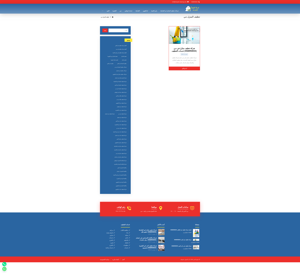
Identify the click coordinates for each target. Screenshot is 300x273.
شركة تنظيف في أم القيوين (121, 103)
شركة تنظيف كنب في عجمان (120, 135)
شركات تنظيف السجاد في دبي (120, 67)
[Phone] (4, 264)
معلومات (125, 245)
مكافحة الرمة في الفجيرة (121, 178)
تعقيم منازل (124, 60)
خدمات (111, 238)
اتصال (126, 243)
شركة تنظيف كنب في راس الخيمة (119, 131)
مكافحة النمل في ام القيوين (121, 185)
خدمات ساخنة (109, 248)
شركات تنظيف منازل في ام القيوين (119, 74)
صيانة (126, 235)
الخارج (111, 240)
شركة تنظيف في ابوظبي (121, 106)
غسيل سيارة (109, 233)
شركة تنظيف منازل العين (121, 139)
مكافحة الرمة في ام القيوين (121, 182)
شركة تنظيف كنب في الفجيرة (120, 124)
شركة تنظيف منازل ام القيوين (120, 142)
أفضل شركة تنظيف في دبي (121, 49)
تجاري (111, 235)
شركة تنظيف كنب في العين (121, 121)
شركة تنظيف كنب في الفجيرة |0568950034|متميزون (148, 247)
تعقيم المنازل (123, 56)
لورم (111, 243)
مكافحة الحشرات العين (121, 167)
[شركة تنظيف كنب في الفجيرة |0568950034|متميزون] (161, 248)
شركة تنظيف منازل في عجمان (120, 157)
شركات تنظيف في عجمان (121, 70)
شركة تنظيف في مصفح (121, 117)
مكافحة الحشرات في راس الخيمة (119, 175)
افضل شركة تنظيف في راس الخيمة (119, 52)
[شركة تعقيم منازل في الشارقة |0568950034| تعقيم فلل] (161, 232)
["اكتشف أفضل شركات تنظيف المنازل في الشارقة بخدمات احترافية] (192, 8)
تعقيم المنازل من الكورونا (113, 56)
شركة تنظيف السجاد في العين (120, 85)
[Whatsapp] (4, 269)
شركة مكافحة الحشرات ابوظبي (120, 160)
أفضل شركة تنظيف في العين (120, 45)
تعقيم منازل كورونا (114, 60)
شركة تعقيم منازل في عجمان (120, 78)
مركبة (111, 230)
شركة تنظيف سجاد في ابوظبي (120, 92)
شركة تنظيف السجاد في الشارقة (120, 81)
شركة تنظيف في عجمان (110, 113)
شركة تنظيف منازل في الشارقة (120, 146)
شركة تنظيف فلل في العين (121, 96)
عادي (126, 238)
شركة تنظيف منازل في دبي (121, 153)
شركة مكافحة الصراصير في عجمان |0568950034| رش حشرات (146, 239)
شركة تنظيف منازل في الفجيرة (120, 149)
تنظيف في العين (110, 63)
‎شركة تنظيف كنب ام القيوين (120, 189)
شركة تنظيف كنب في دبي (121, 128)
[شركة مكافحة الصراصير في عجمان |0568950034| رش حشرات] (161, 240)
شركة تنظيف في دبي (122, 113)
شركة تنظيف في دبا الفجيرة (121, 110)
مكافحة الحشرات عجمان (121, 171)
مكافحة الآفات (124, 230)
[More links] (102, 9)
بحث (105, 30)
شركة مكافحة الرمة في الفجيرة (120, 164)
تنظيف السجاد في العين (121, 63)
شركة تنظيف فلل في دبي (121, 99)
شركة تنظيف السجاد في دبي (120, 88)
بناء (127, 233)
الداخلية (126, 240)
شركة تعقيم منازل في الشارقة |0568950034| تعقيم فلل (148, 231)
